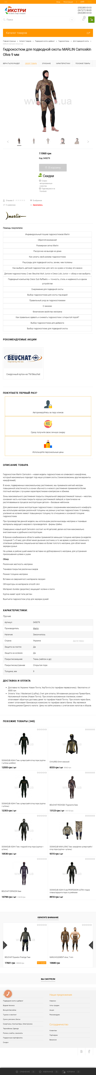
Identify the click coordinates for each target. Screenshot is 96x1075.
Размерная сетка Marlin (47, 245)
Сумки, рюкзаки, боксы (11, 1019)
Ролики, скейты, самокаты (13, 1033)
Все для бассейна (9, 1010)
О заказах (47, 306)
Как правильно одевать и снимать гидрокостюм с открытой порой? (47, 317)
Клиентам (53, 1030)
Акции (52, 1010)
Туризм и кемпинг (9, 1015)
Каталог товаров (16, 32)
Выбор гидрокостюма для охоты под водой (47, 295)
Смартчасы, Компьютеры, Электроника (17, 1024)
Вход (58, 2)
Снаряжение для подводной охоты (47, 289)
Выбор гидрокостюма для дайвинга (47, 323)
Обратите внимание (48, 917)
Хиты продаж (54, 1005)
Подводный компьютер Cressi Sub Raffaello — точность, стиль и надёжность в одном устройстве (47, 281)
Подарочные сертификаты (13, 1038)
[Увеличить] (48, 101)
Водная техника (8, 1005)
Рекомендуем (55, 1015)
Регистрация (68, 2)
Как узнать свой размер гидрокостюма (47, 257)
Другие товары (78, 641)
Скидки (5, 1042)
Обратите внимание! (47, 240)
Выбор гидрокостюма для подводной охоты (47, 328)
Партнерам (54, 1035)
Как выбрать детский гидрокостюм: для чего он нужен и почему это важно (47, 268)
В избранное (37, 200)
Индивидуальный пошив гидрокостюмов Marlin (47, 234)
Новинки (53, 1001)
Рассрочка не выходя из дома (47, 251)
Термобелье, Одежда (11, 1028)
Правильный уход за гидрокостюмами (47, 300)
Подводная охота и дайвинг (13, 1001)
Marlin (36, 628)
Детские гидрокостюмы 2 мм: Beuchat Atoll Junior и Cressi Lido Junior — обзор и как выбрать (47, 273)
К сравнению (11, 205)
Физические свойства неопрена (47, 312)
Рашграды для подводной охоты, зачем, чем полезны (47, 262)
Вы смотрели (48, 979)
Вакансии (53, 1040)
